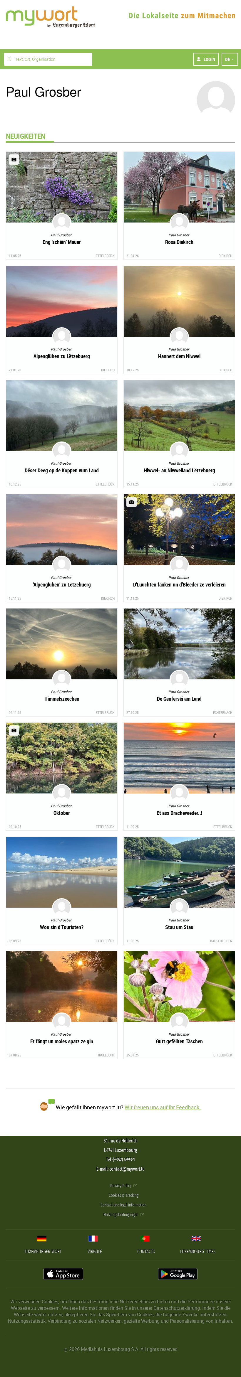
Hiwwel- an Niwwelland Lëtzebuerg (179, 470)
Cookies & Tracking (123, 1195)
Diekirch (225, 255)
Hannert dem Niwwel (179, 356)
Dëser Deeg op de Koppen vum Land (62, 470)
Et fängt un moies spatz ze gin (61, 1041)
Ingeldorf (106, 1055)
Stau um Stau (179, 927)
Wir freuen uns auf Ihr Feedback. (163, 1107)
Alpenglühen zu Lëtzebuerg (62, 356)
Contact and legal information (123, 1205)
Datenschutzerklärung (176, 1308)
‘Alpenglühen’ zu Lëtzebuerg (62, 584)
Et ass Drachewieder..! (179, 812)
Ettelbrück (105, 255)
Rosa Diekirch (179, 241)
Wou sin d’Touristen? (61, 927)
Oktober (61, 812)
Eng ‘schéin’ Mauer (62, 241)
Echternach (222, 712)
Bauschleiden (221, 940)
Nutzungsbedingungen (121, 1214)
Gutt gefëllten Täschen (179, 1041)
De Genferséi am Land (179, 698)
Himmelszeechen (61, 698)
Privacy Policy (121, 1185)
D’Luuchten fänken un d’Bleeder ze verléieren (179, 584)
